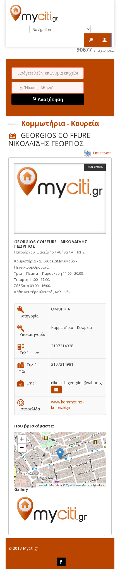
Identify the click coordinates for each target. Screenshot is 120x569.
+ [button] (22, 439)
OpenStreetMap (76, 485)
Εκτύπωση (102, 153)
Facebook (61, 561)
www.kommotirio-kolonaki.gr (67, 404)
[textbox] (47, 73)
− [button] (22, 447)
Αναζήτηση (50, 99)
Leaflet (42, 485)
